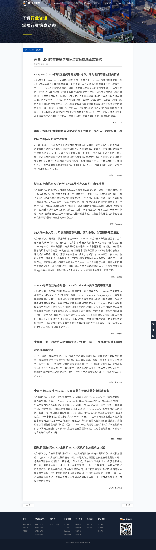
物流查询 (130, 3)
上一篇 (28, 505)
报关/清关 (67, 531)
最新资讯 (38, 50)
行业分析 (78, 531)
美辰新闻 (78, 524)
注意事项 (66, 527)
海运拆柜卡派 (39, 531)
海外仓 (52, 519)
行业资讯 (97, 3)
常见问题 (89, 527)
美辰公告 (78, 534)
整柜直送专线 (39, 534)
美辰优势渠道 (27, 524)
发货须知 (86, 3)
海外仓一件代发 (73, 3)
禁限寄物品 (67, 534)
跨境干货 (89, 524)
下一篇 (128, 505)
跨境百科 (108, 3)
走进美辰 (119, 3)
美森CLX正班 (39, 524)
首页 (47, 3)
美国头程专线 (58, 3)
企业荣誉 (100, 527)
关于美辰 (25, 531)
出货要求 (66, 524)
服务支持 (25, 527)
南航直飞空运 (39, 527)
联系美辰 (100, 531)
